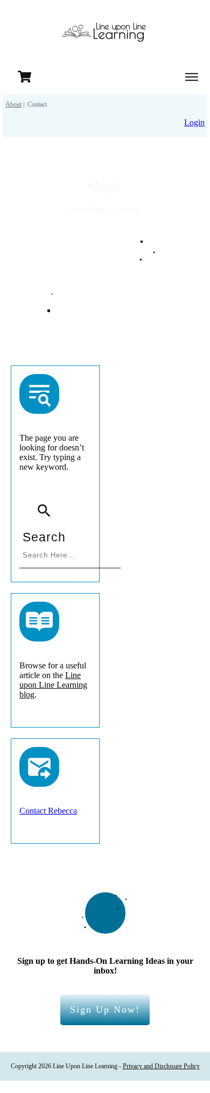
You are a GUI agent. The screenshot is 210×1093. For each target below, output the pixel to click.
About (13, 104)
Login (194, 122)
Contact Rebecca (48, 810)
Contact (37, 104)
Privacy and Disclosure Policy (161, 1066)
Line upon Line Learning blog (53, 685)
